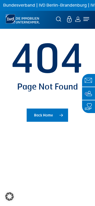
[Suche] (59, 19)
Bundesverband (19, 5)
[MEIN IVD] (69, 19)
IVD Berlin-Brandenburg (63, 5)
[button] (9, 196)
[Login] (78, 19)
